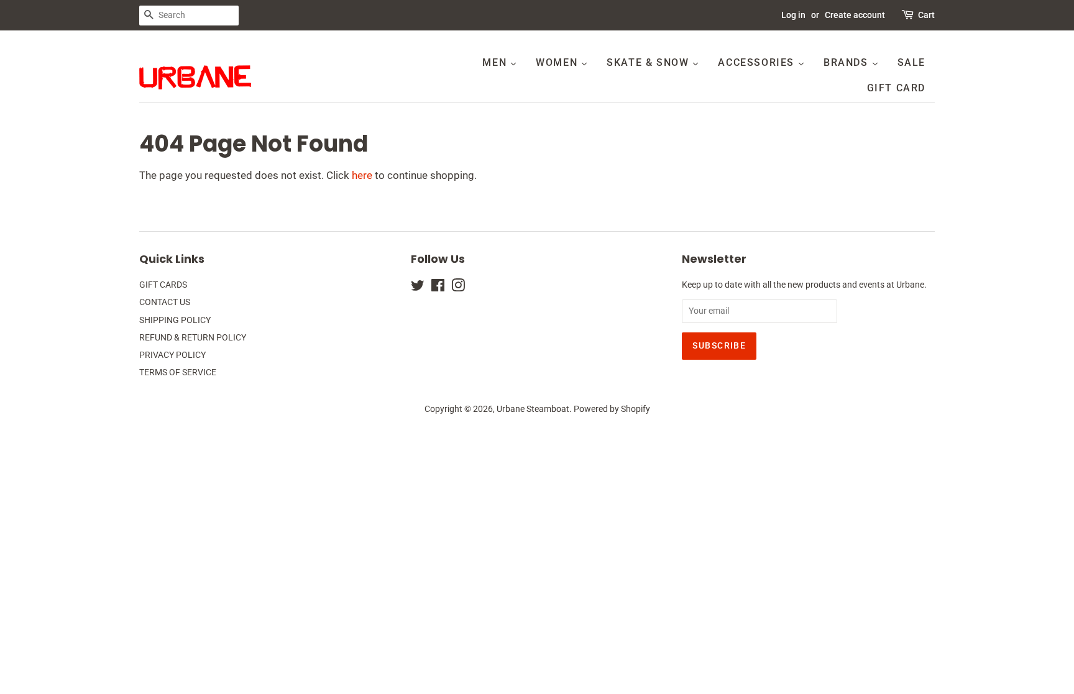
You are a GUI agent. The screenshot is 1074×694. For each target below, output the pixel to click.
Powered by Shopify (612, 409)
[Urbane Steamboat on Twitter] (418, 288)
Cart (926, 15)
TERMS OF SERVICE (177, 372)
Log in (793, 15)
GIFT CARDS (163, 285)
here (362, 175)
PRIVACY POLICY (172, 355)
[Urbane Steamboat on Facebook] (438, 288)
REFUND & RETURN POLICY (192, 337)
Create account (855, 15)
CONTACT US (164, 302)
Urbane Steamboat (533, 409)
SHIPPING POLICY (175, 320)
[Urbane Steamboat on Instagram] (458, 288)
